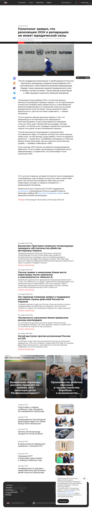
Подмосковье (40, 2)
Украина (35, 42)
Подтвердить (63, 501)
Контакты (9, 485)
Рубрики (49, 2)
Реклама (9, 495)
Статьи (31, 2)
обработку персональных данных (65, 492)
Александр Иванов (55, 200)
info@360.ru (9, 490)
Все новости (22, 2)
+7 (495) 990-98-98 (12, 492)
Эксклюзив (21, 42)
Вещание (9, 487)
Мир (26, 42)
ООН (40, 42)
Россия (30, 42)
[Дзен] (83, 78)
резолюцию (23, 191)
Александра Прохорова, (36, 200)
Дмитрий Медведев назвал (51, 193)
